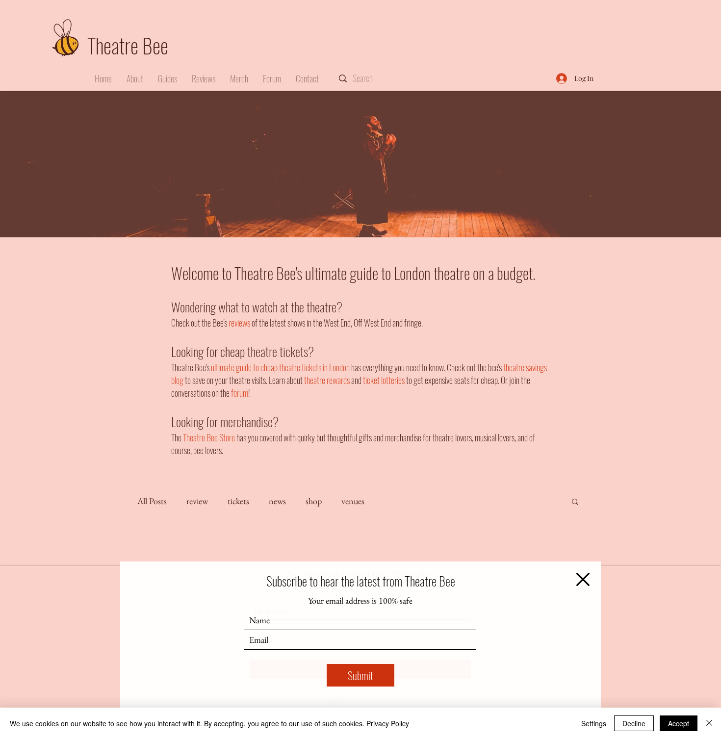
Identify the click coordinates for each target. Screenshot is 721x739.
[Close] (709, 723)
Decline (633, 723)
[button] (583, 579)
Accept (678, 723)
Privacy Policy (387, 723)
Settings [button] (593, 723)
